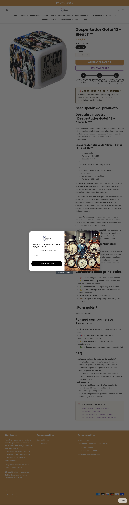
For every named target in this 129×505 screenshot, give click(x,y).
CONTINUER (47, 264)
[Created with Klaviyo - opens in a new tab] (64, 272)
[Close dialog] (96, 234)
